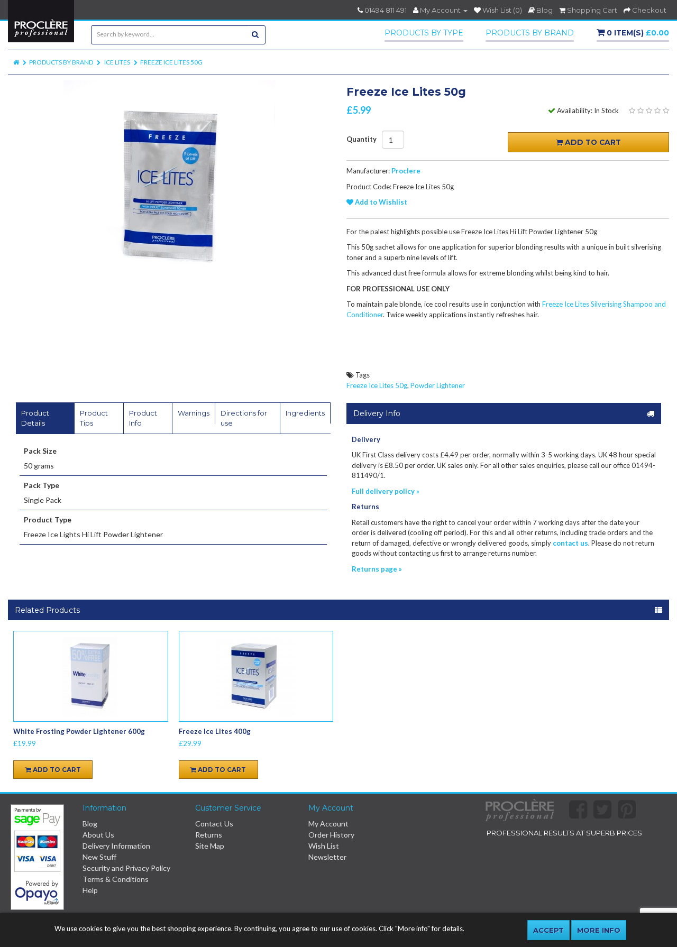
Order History (331, 834)
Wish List (323, 845)
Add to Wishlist (380, 202)
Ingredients (305, 413)
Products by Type (424, 33)
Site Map (209, 845)
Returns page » (377, 569)
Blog (90, 823)
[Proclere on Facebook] (581, 815)
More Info (598, 930)
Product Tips (94, 418)
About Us (98, 834)
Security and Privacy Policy (126, 867)
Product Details (35, 418)
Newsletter (327, 856)
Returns (208, 834)
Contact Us (214, 823)
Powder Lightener (437, 385)
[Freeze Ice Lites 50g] (169, 186)
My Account (328, 823)
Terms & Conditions (116, 879)
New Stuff (99, 856)
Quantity (361, 139)
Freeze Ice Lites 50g (171, 62)
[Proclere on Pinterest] (630, 815)
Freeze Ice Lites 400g (215, 731)
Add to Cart (592, 142)
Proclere (405, 171)
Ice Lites (116, 62)
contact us (570, 543)
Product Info (143, 418)
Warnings (193, 413)
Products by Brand (530, 33)
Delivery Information (116, 845)
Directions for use (244, 418)
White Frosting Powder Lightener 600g (79, 731)
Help (90, 890)
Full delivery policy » (385, 491)
